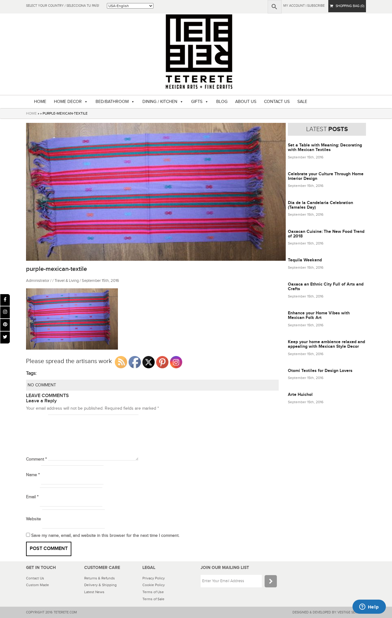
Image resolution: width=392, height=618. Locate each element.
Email (32, 497)
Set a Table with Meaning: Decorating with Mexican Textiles (325, 147)
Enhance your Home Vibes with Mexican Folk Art (319, 315)
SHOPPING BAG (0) (348, 6)
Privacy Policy (153, 578)
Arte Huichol (300, 394)
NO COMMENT (42, 385)
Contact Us (35, 578)
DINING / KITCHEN (159, 101)
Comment (36, 459)
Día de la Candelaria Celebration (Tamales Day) (320, 205)
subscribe (316, 6)
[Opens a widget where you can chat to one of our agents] (369, 607)
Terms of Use (153, 592)
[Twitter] (5, 337)
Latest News (94, 592)
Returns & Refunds (99, 578)
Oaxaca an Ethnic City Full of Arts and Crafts (326, 286)
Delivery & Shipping (100, 585)
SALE (302, 101)
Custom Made (37, 585)
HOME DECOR (68, 101)
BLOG (222, 101)
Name (33, 474)
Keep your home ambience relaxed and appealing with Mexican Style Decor (326, 344)
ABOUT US (245, 101)
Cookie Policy (153, 585)
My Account (294, 6)
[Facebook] (5, 300)
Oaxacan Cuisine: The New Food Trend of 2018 (326, 234)
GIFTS (196, 101)
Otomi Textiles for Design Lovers (320, 370)
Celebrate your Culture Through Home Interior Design (326, 176)
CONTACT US (277, 101)
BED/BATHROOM (112, 101)
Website (33, 519)
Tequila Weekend (305, 260)
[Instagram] (5, 312)
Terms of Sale (153, 599)
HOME (40, 101)
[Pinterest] (5, 325)
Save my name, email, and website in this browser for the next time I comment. (105, 535)
